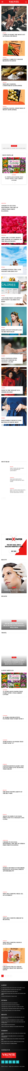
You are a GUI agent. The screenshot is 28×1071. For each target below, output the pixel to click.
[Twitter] (17, 1061)
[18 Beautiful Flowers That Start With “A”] (14, 730)
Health (11, 466)
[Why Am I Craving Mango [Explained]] (14, 931)
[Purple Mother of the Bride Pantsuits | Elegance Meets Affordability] (14, 856)
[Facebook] (2, 1061)
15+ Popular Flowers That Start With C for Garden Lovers (14, 178)
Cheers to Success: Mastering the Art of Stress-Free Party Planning (14, 843)
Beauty (14, 587)
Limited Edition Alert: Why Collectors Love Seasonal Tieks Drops (13, 767)
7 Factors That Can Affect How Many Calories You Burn (11, 299)
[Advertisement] (14, 129)
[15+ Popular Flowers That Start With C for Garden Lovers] (14, 165)
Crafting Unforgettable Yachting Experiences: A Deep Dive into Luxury (14, 662)
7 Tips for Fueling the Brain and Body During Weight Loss (12, 1008)
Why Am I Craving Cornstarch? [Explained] (12, 84)
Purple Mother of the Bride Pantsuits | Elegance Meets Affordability (14, 869)
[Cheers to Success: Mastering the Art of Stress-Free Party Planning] (14, 200)
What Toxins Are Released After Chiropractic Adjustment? (17, 469)
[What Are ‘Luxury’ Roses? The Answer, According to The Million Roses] (14, 230)
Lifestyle (3, 203)
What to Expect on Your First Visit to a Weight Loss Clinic (13, 817)
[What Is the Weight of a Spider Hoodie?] (14, 381)
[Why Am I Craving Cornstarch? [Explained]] (14, 73)
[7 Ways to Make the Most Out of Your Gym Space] (14, 18)
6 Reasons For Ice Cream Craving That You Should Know (12, 968)
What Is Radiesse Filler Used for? (8, 1024)
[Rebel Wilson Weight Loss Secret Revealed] (14, 321)
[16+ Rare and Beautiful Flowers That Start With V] (14, 706)
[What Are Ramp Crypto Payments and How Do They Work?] (5, 480)
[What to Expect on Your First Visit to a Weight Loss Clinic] (14, 805)
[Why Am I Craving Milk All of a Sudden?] (14, 882)
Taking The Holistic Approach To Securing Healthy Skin (12, 1026)
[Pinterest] (10, 1061)
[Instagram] (6, 1061)
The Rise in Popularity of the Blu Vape (9, 996)
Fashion (3, 418)
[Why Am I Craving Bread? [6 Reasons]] (14, 906)
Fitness (3, 267)
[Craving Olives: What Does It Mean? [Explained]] (14, 97)
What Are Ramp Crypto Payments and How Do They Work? (17, 480)
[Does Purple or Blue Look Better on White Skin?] (14, 411)
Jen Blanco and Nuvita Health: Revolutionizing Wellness (14, 625)
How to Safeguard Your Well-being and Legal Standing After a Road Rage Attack (18, 491)
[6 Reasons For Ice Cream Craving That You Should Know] (14, 955)
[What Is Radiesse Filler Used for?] (14, 577)
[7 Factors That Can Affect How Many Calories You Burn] (14, 291)
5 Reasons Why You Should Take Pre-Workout (10, 1004)
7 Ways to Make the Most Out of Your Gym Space (14, 35)
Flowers (14, 174)
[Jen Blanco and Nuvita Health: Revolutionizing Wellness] (14, 614)
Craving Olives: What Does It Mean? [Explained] (14, 108)
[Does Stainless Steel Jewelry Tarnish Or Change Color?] (14, 351)
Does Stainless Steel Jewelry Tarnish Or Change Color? (9, 360)
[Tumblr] (13, 1061)
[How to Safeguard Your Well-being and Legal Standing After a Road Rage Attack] (5, 491)
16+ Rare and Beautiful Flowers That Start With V (13, 718)
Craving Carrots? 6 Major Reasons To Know (13, 60)
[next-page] (15, 183)
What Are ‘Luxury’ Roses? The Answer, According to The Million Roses (11, 239)
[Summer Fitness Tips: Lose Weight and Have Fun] (14, 260)
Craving (5, 57)
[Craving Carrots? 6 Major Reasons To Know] (14, 48)
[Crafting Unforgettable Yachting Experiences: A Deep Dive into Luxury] (14, 650)
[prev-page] (13, 183)
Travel (14, 657)
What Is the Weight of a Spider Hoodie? (9, 1043)
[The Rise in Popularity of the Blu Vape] (14, 780)
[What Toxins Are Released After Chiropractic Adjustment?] (5, 469)
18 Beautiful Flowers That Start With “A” (13, 742)
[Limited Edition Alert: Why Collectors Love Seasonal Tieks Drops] (14, 754)
